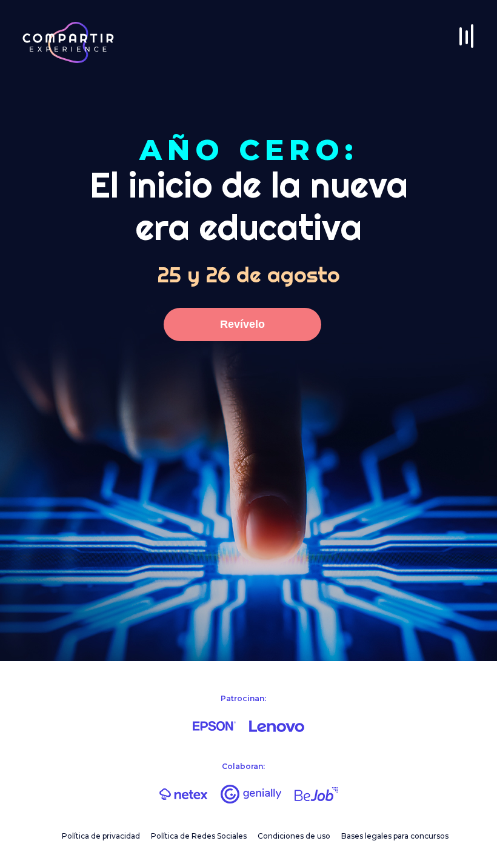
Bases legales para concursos (395, 835)
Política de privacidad (101, 835)
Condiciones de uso (294, 835)
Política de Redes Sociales (199, 835)
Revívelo (242, 324)
